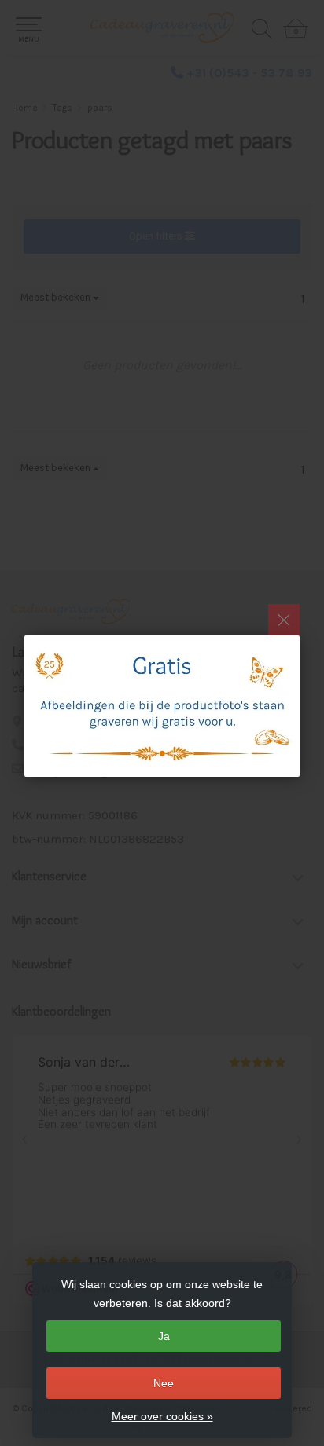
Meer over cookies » (162, 1416)
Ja (164, 1336)
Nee (163, 1383)
